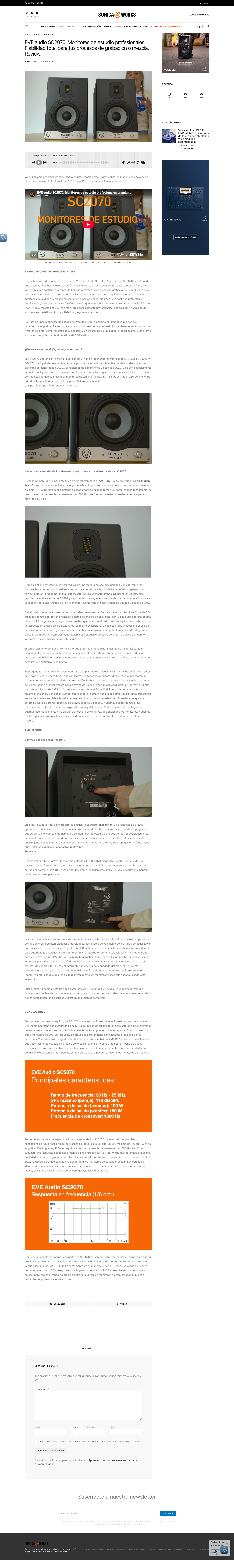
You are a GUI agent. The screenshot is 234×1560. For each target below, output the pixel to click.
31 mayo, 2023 (31, 62)
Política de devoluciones (160, 1549)
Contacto (204, 3)
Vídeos (117, 26)
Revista (147, 26)
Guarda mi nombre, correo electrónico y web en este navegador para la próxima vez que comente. (90, 1442)
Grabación (94, 26)
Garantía (178, 1549)
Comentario (41, 1389)
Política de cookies (115, 1549)
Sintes (107, 26)
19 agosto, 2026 (186, 146)
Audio (60, 26)
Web (112, 1427)
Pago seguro (191, 1549)
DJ (84, 26)
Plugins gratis (132, 26)
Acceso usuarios (199, 15)
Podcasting (48, 26)
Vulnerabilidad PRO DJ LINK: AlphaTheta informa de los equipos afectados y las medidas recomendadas (193, 136)
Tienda (159, 26)
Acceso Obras (173, 26)
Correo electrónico (84, 1426)
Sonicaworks (48, 62)
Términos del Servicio (136, 1549)
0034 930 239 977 (34, 3)
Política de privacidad (94, 1549)
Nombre (40, 1426)
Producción (74, 26)
